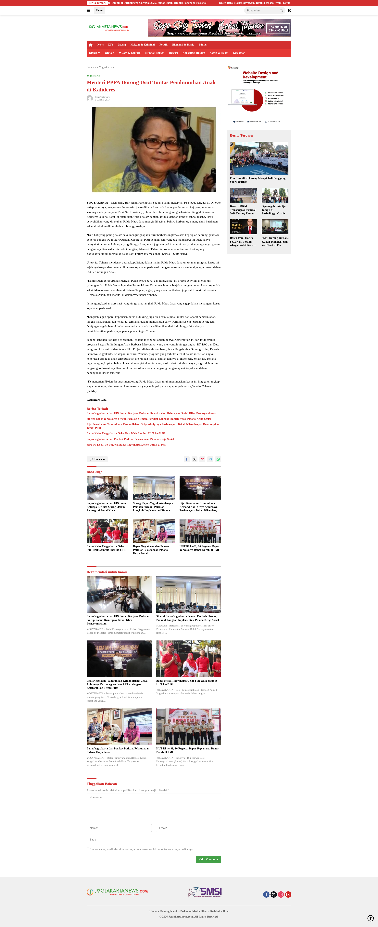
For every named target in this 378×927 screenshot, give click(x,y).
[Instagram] (281, 894)
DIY (110, 44)
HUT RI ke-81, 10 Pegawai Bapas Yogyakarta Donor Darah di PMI (126, 444)
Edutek (203, 44)
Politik (163, 44)
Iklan (226, 911)
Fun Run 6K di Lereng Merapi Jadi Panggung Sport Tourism (257, 180)
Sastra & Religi (219, 52)
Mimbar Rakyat (154, 52)
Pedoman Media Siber (193, 911)
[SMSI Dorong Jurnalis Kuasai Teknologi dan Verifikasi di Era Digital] (275, 226)
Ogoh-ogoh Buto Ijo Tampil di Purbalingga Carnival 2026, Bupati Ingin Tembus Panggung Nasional (275, 210)
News (100, 44)
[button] (281, 10)
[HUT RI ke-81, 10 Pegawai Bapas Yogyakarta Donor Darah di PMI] (200, 531)
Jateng (122, 44)
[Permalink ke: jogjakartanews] (90, 98)
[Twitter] (274, 894)
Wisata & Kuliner (129, 52)
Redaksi (215, 911)
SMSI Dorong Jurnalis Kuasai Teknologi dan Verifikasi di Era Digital (275, 241)
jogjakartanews (102, 97)
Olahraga (94, 52)
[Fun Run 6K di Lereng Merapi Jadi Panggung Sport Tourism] (259, 158)
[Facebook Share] (187, 459)
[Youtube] (288, 894)
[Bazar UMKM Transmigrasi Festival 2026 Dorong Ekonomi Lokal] (243, 195)
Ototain (109, 52)
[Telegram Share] (210, 459)
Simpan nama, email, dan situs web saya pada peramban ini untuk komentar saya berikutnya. (141, 849)
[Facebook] (266, 894)
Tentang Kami (168, 911)
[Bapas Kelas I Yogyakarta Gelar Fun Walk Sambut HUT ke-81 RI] (107, 531)
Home (99, 10)
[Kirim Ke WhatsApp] (218, 459)
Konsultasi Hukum (194, 52)
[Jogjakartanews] (108, 27)
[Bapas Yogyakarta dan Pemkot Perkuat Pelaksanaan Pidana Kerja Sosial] (154, 531)
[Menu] (89, 10)
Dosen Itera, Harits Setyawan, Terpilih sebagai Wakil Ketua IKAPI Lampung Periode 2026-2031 (227, 2)
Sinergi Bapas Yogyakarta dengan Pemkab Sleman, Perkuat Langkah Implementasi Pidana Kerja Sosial (149, 418)
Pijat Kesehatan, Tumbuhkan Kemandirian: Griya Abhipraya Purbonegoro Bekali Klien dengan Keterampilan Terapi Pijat (153, 426)
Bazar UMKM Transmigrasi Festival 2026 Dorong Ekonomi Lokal (243, 210)
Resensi (173, 52)
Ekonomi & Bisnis (183, 44)
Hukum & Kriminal (143, 44)
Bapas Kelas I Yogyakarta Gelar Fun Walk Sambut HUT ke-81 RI (126, 433)
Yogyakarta (93, 75)
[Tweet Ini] (194, 459)
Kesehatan (239, 52)
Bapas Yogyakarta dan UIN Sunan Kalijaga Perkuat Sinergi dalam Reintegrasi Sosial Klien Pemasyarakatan (151, 413)
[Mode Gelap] (289, 10)
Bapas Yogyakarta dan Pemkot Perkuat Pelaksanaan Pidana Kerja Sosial (130, 439)
